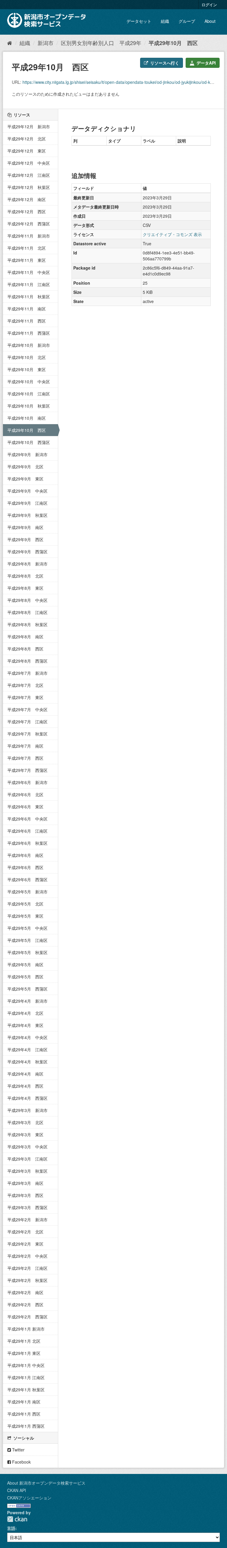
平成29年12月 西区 (26, 211)
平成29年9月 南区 (25, 527)
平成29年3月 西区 (25, 1195)
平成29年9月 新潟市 (27, 454)
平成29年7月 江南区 (27, 722)
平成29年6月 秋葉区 (27, 843)
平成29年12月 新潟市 (28, 126)
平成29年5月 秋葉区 (27, 952)
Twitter (18, 1450)
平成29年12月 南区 (26, 199)
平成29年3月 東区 (25, 1134)
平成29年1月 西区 (23, 1414)
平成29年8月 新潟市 (27, 564)
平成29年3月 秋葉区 (27, 1171)
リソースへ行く (164, 63)
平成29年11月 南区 (26, 309)
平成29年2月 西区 (25, 1304)
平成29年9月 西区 (25, 539)
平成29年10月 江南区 (28, 394)
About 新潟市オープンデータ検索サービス (46, 1483)
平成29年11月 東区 (26, 260)
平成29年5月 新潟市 (27, 892)
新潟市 (45, 43)
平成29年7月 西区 (25, 758)
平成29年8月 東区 (25, 588)
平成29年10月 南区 (26, 418)
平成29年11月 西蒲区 (28, 333)
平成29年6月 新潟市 (27, 782)
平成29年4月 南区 (25, 1074)
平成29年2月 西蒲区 (27, 1317)
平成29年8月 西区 (25, 649)
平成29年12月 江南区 (28, 175)
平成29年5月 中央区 (27, 928)
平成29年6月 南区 (25, 855)
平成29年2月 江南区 (27, 1268)
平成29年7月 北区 (25, 685)
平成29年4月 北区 (25, 1013)
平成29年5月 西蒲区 (27, 989)
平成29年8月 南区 (25, 637)
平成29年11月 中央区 (28, 272)
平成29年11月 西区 (26, 321)
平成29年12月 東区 (26, 151)
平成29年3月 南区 (25, 1183)
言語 (11, 1528)
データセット (139, 21)
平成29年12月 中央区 (28, 163)
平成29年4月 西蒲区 (27, 1098)
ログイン (209, 4)
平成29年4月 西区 (25, 1086)
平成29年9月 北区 (25, 466)
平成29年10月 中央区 (28, 381)
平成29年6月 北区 (25, 794)
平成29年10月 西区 (173, 43)
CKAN (17, 1519)
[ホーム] (9, 43)
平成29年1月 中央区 (26, 1365)
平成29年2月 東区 (25, 1244)
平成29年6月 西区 (25, 867)
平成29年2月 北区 (25, 1232)
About (210, 21)
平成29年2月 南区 (25, 1292)
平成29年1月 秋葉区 (26, 1389)
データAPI (205, 63)
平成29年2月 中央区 (27, 1256)
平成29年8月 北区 (25, 576)
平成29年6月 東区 (25, 807)
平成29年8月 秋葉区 (27, 624)
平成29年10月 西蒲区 (28, 442)
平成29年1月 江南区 (26, 1377)
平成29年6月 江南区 (27, 831)
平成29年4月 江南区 (27, 1049)
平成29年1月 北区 (23, 1341)
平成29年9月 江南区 (27, 503)
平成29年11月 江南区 (28, 284)
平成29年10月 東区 (26, 369)
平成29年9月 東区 (25, 479)
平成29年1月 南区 (23, 1402)
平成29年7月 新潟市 (27, 673)
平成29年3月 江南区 (27, 1159)
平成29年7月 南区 (25, 746)
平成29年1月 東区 (23, 1353)
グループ (187, 21)
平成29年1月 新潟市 (26, 1329)
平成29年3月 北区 (25, 1122)
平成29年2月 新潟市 (27, 1219)
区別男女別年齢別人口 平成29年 (101, 43)
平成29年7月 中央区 (27, 709)
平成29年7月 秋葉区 (27, 734)
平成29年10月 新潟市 (28, 345)
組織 (165, 21)
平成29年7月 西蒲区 (27, 770)
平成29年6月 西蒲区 (27, 879)
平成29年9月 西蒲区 (27, 552)
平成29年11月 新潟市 (28, 236)
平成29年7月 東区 (25, 697)
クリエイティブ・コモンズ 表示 (172, 234)
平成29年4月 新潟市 (27, 1001)
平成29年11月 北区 (26, 248)
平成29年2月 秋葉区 (27, 1280)
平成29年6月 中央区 (27, 819)
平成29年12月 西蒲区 (28, 224)
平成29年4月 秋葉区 (27, 1062)
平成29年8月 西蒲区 (27, 661)
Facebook (21, 1462)
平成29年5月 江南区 (27, 940)
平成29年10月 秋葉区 (28, 406)
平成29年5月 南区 (25, 964)
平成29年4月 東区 (25, 1025)
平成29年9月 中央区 (27, 491)
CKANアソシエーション (29, 1498)
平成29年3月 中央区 (27, 1147)
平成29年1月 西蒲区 (26, 1426)
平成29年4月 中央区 (27, 1037)
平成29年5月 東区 (25, 916)
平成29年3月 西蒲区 (27, 1207)
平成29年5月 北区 (25, 904)
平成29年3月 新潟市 (27, 1110)
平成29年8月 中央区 (27, 600)
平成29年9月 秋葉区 (27, 515)
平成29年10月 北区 (26, 357)
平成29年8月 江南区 (27, 612)
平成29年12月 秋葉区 (28, 187)
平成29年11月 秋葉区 (28, 296)
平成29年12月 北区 (26, 139)
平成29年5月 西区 (25, 977)
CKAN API (16, 1490)
